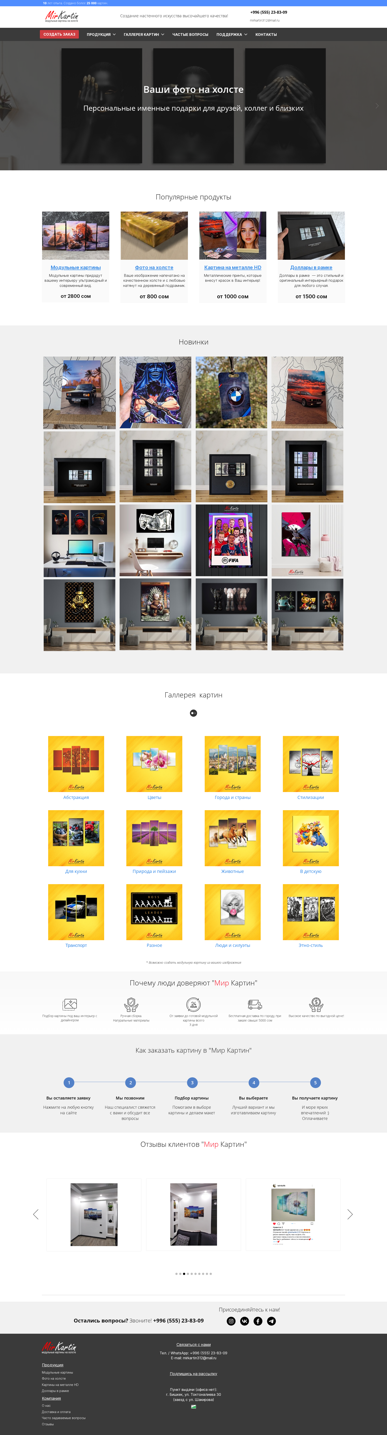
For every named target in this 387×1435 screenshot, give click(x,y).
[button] (9, 105)
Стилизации (310, 797)
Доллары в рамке (55, 1391)
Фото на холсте (54, 1378)
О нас (46, 1405)
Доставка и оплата (56, 1412)
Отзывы (48, 1424)
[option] (193, 1215)
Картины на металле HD (60, 1385)
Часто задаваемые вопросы (64, 1418)
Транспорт (76, 945)
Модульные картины (57, 1372)
